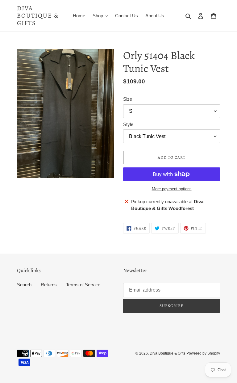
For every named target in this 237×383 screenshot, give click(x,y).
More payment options (172, 189)
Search (24, 284)
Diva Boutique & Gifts (38, 16)
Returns (49, 284)
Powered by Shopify (203, 353)
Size (127, 99)
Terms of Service (83, 284)
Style (128, 124)
